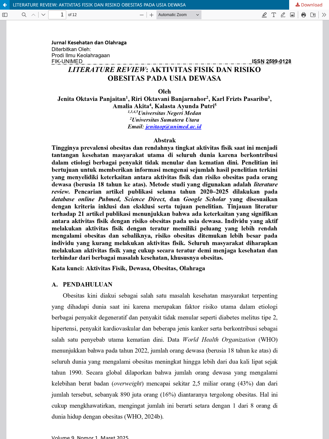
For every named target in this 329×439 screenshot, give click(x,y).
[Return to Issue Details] (5, 5)
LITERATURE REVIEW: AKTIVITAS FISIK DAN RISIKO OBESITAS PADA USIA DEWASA (99, 5)
